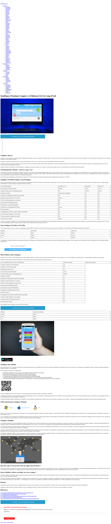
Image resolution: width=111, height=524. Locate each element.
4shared (7, 30)
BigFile (7, 43)
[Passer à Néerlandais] (8, 89)
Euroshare (8, 50)
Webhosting (5, 76)
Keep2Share (8, 8)
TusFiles (7, 47)
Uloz (7, 33)
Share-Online (8, 19)
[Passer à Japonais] (8, 92)
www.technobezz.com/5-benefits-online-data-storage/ (11, 497)
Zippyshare (8, 37)
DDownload (8, 62)
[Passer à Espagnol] (8, 87)
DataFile (7, 16)
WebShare (8, 36)
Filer (7, 45)
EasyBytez (8, 69)
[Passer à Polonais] (8, 90)
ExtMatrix (8, 46)
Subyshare (8, 41)
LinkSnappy (8, 67)
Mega (7, 22)
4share (7, 29)
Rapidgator (8, 7)
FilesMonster (8, 51)
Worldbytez (8, 53)
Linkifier (7, 66)
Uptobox (7, 25)
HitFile (7, 56)
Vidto (7, 75)
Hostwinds (8, 80)
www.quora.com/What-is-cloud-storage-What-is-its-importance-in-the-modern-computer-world (20, 498)
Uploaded (8, 9)
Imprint (11, 522)
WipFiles (7, 55)
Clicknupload (8, 52)
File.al (7, 15)
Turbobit (7, 14)
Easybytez (8, 58)
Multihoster (5, 63)
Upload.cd (8, 61)
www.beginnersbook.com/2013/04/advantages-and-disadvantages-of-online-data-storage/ (19, 496)
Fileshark (7, 26)
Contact (8, 522)
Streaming (5, 70)
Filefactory (8, 10)
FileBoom (8, 60)
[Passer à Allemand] (8, 85)
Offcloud (7, 68)
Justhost (7, 78)
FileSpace (8, 27)
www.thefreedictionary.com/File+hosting (9, 495)
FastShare (8, 34)
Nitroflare (8, 12)
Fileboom (8, 17)
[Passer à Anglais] (8, 84)
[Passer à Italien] (7, 88)
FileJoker (7, 21)
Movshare (8, 72)
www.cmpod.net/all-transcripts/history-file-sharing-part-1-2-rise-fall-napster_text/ (17, 492)
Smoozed (7, 65)
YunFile (7, 48)
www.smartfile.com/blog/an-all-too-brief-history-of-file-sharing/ (13, 493)
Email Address (7, 511)
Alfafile (7, 18)
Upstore (7, 44)
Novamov (8, 73)
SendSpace (8, 31)
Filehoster (5, 5)
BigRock (7, 77)
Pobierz (7, 39)
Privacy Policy (3, 522)
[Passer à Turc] (7, 91)
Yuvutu (7, 74)
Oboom (7, 11)
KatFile (7, 38)
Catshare (7, 40)
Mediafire (8, 24)
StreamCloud (8, 32)
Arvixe (7, 82)
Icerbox (7, 54)
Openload (8, 23)
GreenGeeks (8, 81)
